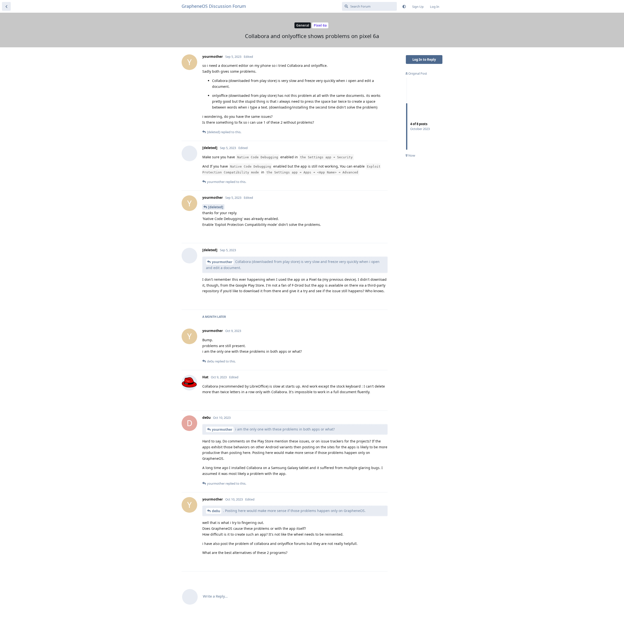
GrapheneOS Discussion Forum (214, 6)
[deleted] (215, 207)
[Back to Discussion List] (6, 6)
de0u (216, 511)
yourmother (222, 262)
